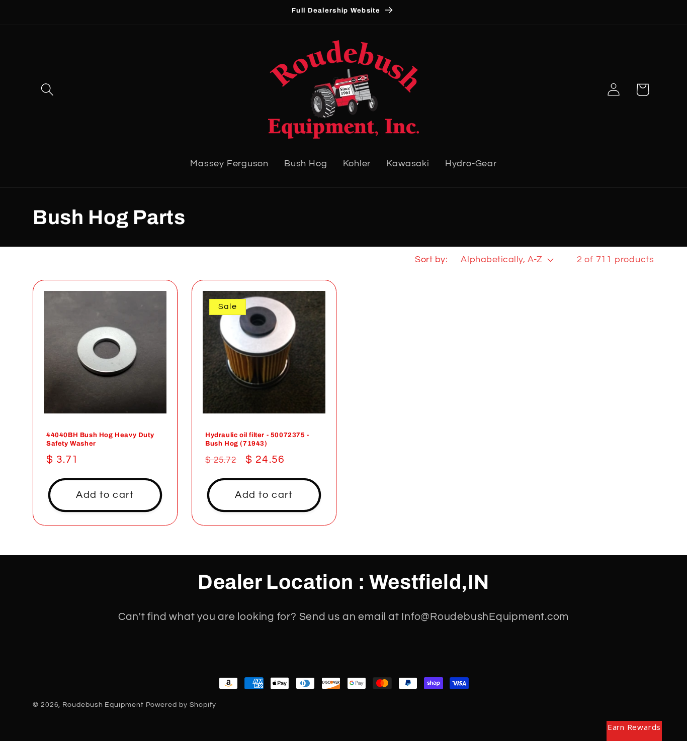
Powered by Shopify (181, 704)
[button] (47, 89)
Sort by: (431, 259)
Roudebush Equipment (102, 704)
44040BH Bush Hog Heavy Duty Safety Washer (100, 439)
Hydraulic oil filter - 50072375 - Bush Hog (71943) (257, 439)
